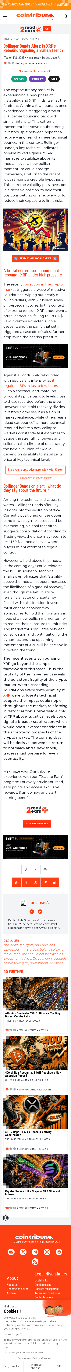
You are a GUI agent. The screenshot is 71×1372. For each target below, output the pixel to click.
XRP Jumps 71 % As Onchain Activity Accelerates (28, 1134)
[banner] (35, 356)
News (16, 39)
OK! (59, 1366)
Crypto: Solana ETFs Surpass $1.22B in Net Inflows (32, 1193)
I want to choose (35, 1366)
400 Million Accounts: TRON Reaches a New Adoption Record (33, 1074)
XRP (6, 695)
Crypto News (30, 39)
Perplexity (37, 78)
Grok (54, 78)
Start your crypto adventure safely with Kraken (35, 469)
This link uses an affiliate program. (35, 477)
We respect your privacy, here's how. (23, 1352)
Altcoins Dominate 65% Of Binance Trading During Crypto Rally (32, 1015)
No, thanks (11, 1366)
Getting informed (25, 63)
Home (6, 39)
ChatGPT (19, 78)
